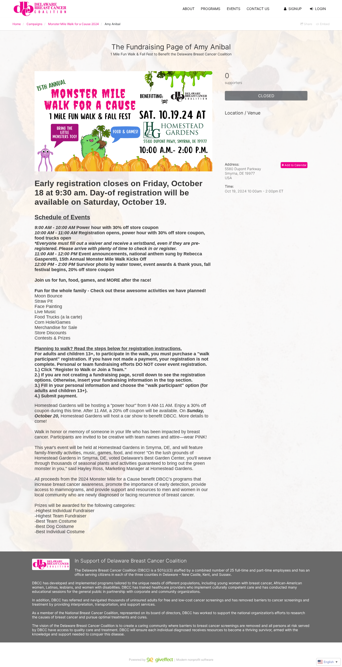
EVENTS (233, 9)
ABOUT (189, 9)
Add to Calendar (295, 165)
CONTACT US (258, 9)
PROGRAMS (210, 9)
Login (320, 9)
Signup (295, 9)
